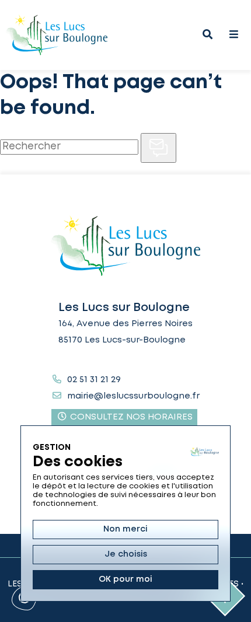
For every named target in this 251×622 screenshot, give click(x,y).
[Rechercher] (158, 148)
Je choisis (125, 554)
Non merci (125, 529)
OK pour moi (125, 579)
